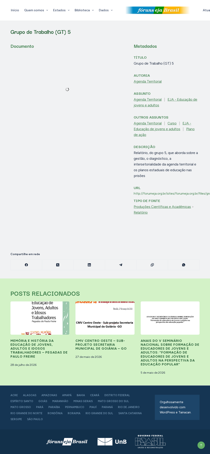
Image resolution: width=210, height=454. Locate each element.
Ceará (94, 395)
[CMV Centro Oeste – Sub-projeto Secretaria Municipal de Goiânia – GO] (104, 318)
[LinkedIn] (89, 265)
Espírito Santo (21, 401)
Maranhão (60, 401)
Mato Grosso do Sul (113, 401)
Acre (14, 395)
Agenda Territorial (148, 81)
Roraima (74, 413)
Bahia (81, 395)
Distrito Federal (117, 395)
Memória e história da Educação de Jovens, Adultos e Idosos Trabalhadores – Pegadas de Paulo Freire (39, 348)
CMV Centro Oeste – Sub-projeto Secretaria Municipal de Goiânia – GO (101, 344)
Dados (104, 10)
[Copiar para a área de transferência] (152, 265)
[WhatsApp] (183, 265)
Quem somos (34, 10)
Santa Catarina (130, 413)
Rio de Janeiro (129, 407)
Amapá (67, 395)
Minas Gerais (83, 401)
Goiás (42, 401)
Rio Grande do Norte (26, 413)
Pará (39, 407)
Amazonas (49, 395)
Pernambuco (74, 407)
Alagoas (29, 395)
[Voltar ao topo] (201, 445)
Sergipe (16, 419)
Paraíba (54, 407)
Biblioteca (82, 10)
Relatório (141, 212)
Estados (59, 10)
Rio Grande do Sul (99, 413)
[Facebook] (26, 265)
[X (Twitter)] (58, 265)
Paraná (107, 407)
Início (15, 10)
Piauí (93, 407)
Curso (172, 123)
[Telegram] (121, 265)
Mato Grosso (20, 407)
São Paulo (35, 419)
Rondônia (55, 413)
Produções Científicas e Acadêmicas (162, 207)
